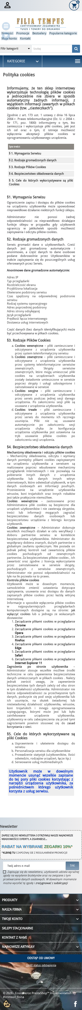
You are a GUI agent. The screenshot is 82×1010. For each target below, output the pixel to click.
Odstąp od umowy (41, 958)
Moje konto (9, 38)
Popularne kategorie (63, 33)
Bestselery (39, 33)
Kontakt (25, 38)
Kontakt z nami (14, 937)
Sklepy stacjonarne (17, 928)
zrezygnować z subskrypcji (51, 883)
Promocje (22, 33)
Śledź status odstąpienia (41, 965)
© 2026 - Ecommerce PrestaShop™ (26, 993)
